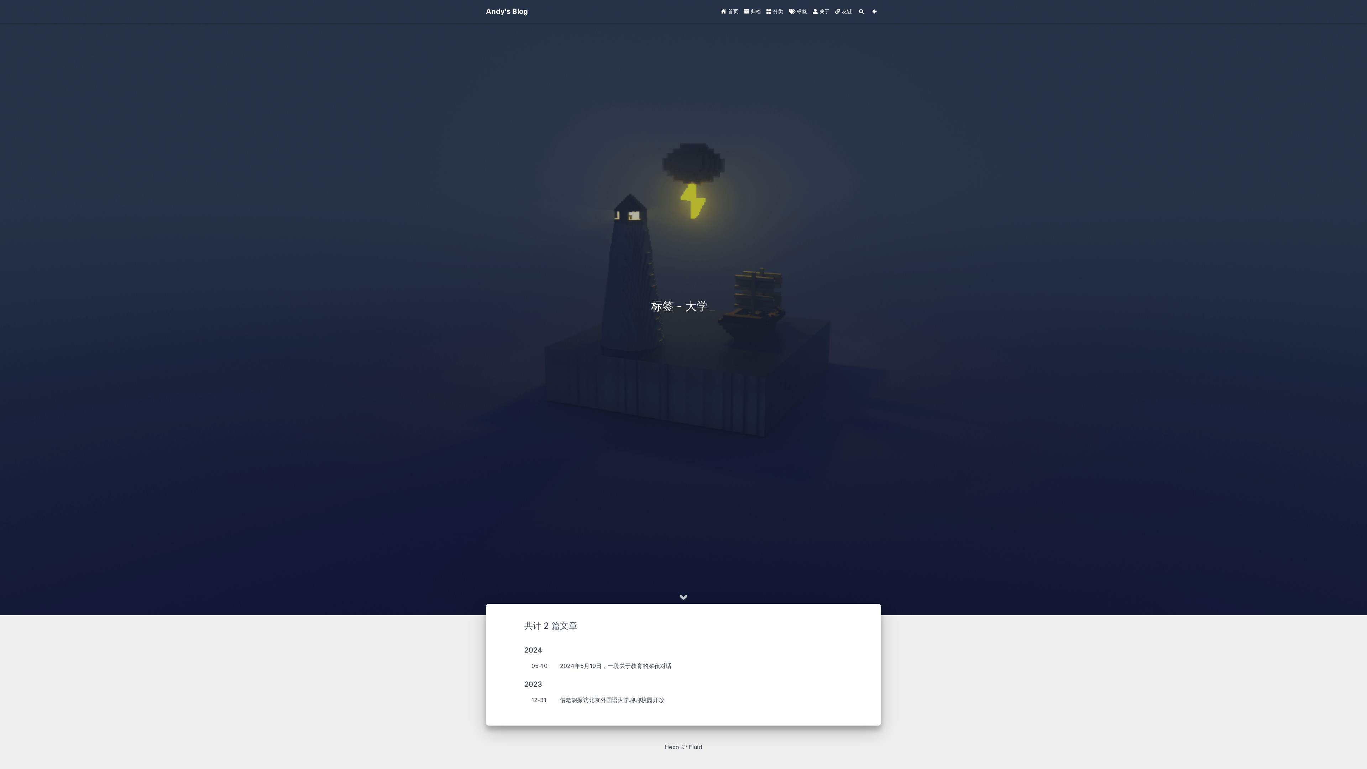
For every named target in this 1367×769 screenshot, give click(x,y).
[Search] (861, 11)
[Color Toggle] (874, 11)
